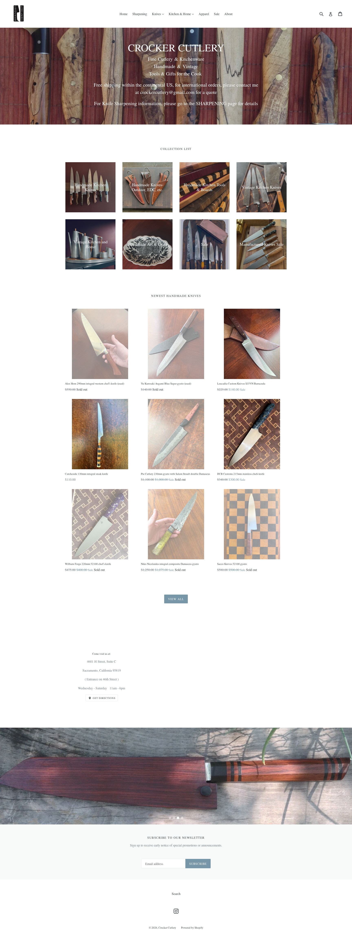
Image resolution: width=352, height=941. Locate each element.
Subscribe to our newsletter (176, 837)
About (228, 14)
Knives (157, 14)
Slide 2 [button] (174, 818)
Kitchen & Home (180, 14)
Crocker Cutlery (167, 927)
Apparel (204, 14)
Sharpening (139, 14)
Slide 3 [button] (178, 818)
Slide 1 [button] (170, 818)
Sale (216, 14)
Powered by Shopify (192, 927)
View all (176, 599)
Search (176, 893)
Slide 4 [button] (182, 818)
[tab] (170, 818)
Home (124, 14)
